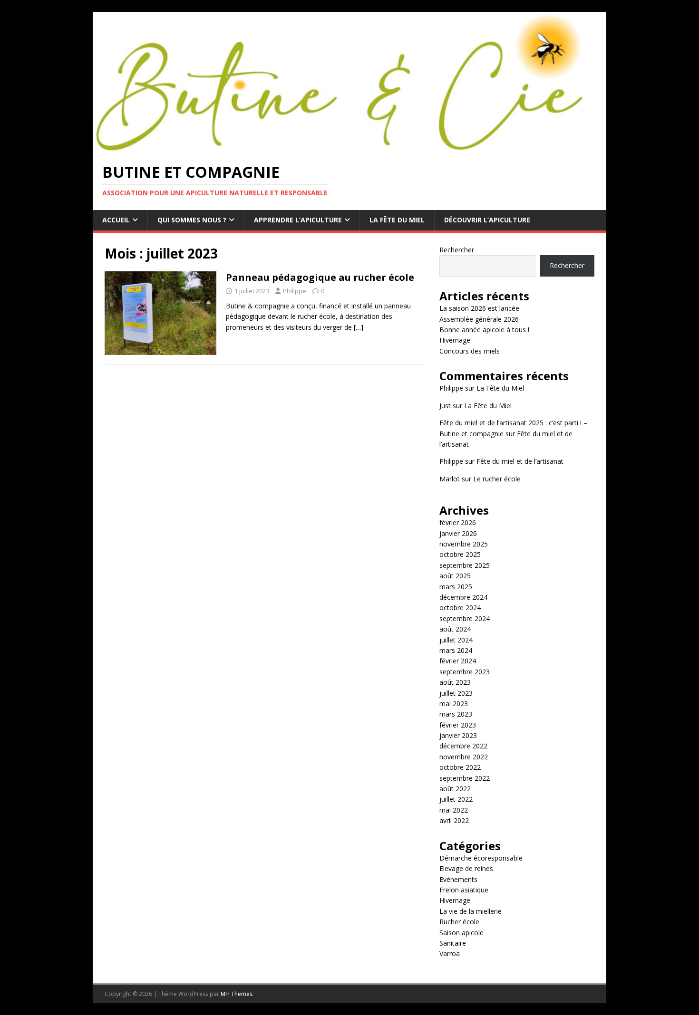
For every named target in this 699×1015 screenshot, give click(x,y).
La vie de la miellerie (470, 911)
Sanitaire (452, 943)
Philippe (294, 291)
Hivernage (454, 340)
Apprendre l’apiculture (298, 219)
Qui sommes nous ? (191, 219)
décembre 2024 (463, 597)
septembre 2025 (464, 565)
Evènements (458, 879)
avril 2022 (454, 820)
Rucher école (459, 921)
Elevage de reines (466, 868)
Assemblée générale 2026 (479, 319)
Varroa (449, 953)
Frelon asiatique (463, 889)
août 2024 (455, 628)
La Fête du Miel (397, 219)
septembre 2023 (464, 671)
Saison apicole (461, 932)
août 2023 (455, 682)
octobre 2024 (460, 607)
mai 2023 (453, 703)
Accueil (116, 219)
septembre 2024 (464, 618)
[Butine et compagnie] (349, 146)
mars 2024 (455, 650)
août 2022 (455, 788)
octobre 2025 (460, 554)
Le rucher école (497, 478)
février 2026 (457, 522)
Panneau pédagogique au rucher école (320, 277)
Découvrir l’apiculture (487, 219)
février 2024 (457, 660)
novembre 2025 (463, 543)
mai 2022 (453, 809)
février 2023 (457, 724)
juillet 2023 (456, 693)
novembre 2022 (463, 756)
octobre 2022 (460, 767)
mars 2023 (455, 713)
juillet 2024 (456, 639)
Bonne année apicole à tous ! (484, 329)
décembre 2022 (463, 745)
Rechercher (456, 249)
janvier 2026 (458, 533)
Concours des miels (469, 350)
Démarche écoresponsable (481, 857)
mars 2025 (455, 586)
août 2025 (455, 575)
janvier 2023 (458, 735)
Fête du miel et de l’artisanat (519, 461)
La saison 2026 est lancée (479, 308)
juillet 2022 (456, 799)
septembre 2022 (464, 778)
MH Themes (236, 994)
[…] (358, 327)
